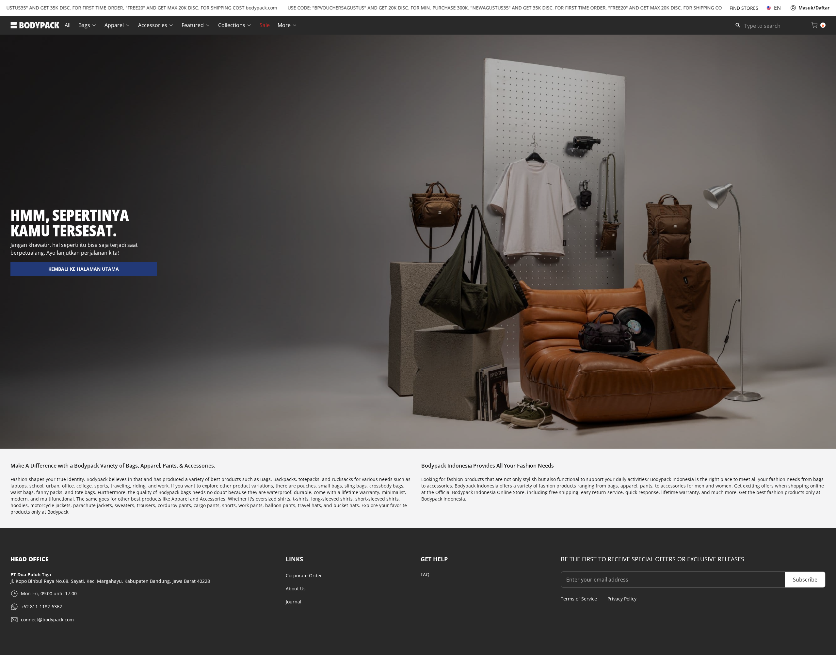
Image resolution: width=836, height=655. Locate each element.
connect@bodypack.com (47, 619)
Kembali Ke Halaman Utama (83, 269)
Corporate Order (304, 575)
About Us (296, 588)
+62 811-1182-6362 (41, 606)
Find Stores (744, 8)
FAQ (425, 574)
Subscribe (805, 579)
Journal (293, 602)
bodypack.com (236, 8)
